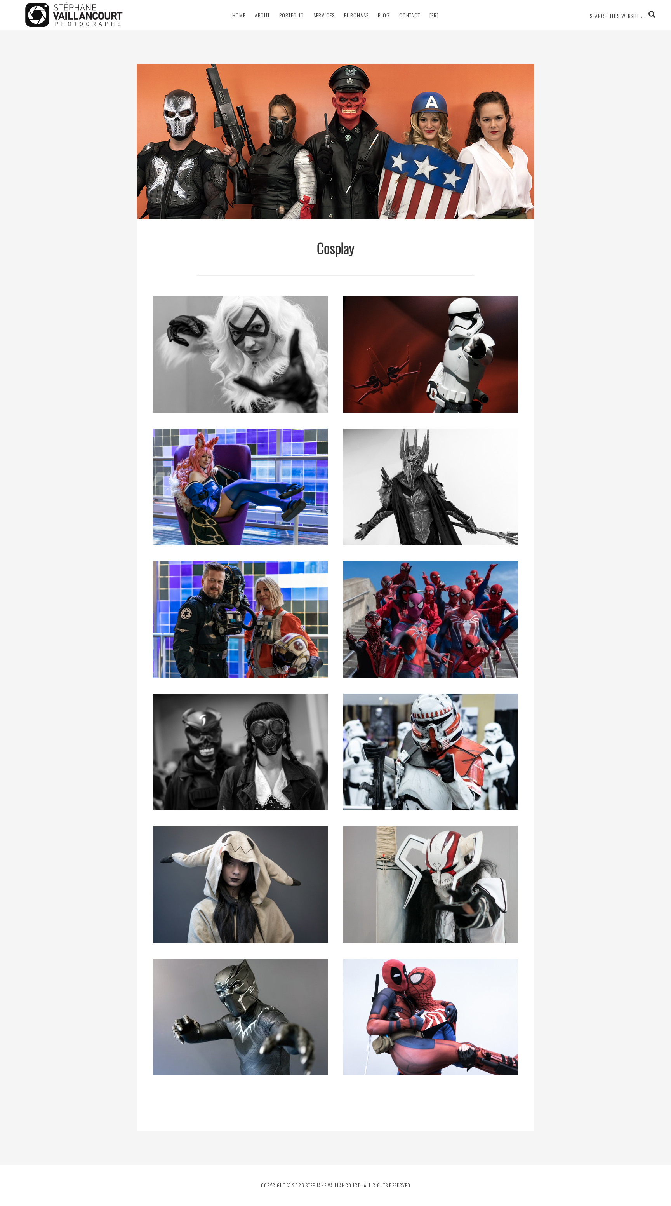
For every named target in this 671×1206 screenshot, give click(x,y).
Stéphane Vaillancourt (74, 14)
